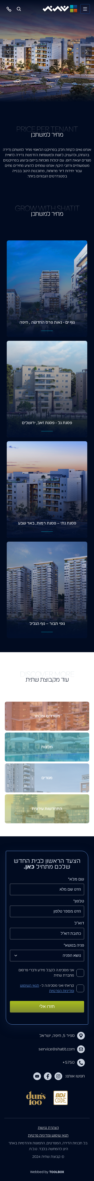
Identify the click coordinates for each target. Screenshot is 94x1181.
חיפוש (19, 9)
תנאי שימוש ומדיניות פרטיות (48, 1135)
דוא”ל (79, 923)
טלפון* (78, 901)
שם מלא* (76, 879)
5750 (69, 1062)
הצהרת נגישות (48, 1128)
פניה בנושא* (74, 945)
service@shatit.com (57, 1049)
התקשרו (9, 9)
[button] (7, 51)
